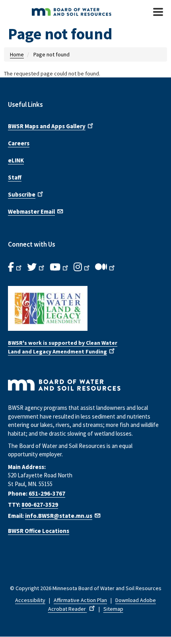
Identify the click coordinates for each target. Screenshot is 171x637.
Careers (18, 143)
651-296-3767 (47, 493)
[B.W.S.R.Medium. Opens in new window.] (105, 267)
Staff (14, 177)
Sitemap (113, 608)
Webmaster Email (31, 211)
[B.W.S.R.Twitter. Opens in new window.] (36, 267)
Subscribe (21, 194)
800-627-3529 (39, 504)
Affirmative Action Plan (80, 600)
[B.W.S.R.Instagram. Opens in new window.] (82, 267)
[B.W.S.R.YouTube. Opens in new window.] (60, 267)
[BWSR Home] (75, 12)
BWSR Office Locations (38, 531)
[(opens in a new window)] (85, 308)
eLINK (16, 160)
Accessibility (30, 600)
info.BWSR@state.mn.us (58, 515)
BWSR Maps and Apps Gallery (47, 126)
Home (17, 54)
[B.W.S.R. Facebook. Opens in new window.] (15, 267)
